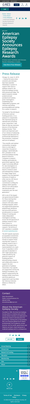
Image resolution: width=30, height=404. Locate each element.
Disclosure (17, 395)
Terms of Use (8, 395)
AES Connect (14, 1)
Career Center (5, 1)
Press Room (7, 16)
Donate (16, 4)
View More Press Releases (12, 65)
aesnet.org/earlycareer (10, 231)
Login (4, 9)
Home (4, 14)
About (9, 14)
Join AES (10, 339)
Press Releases (7, 17)
